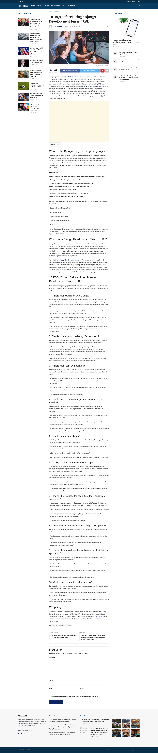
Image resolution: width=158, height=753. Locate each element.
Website (82, 688)
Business (46, 6)
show (58, 144)
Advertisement (112, 750)
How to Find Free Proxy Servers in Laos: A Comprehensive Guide (69, 186)
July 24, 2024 (68, 26)
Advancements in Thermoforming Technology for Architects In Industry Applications (36, 37)
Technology (55, 6)
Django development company (62, 625)
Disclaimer (121, 750)
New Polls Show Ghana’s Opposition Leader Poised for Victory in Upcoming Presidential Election (129, 77)
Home (33, 6)
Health (64, 6)
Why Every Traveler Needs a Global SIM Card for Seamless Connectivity (71, 183)
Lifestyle (71, 6)
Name (51, 680)
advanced (99, 616)
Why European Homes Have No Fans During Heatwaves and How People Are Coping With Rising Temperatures (62, 727)
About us (104, 750)
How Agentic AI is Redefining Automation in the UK (65, 180)
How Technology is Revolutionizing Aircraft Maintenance (67, 196)
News (39, 6)
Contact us (137, 750)
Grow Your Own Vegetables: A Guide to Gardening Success (129, 69)
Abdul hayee (58, 26)
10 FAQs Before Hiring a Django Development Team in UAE (37, 95)
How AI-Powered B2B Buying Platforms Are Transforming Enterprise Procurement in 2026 (77, 176)
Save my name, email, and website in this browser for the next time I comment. (74, 696)
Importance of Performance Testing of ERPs (63, 190)
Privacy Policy (129, 750)
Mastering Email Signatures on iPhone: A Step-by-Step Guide (122, 42)
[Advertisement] (79, 121)
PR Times (23, 5)
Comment (52, 657)
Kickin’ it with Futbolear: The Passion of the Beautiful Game (37, 85)
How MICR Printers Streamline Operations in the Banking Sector (69, 193)
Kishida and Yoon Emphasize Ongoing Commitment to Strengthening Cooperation (36, 23)
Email (51, 688)
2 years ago (34, 29)
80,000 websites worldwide (77, 77)
